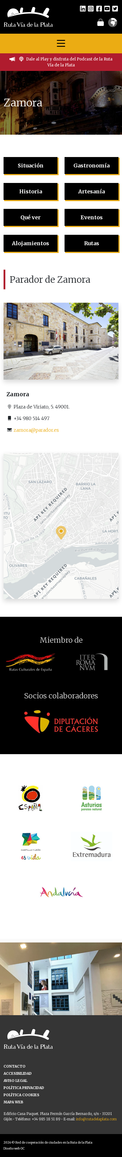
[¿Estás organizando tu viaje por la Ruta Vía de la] (61, 1003)
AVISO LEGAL (15, 1080)
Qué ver (30, 217)
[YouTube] (107, 8)
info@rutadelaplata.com (96, 1119)
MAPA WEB (13, 1102)
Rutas (91, 243)
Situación (31, 165)
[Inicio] (28, 16)
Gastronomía (91, 165)
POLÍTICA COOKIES (21, 1095)
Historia (30, 191)
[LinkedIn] (83, 8)
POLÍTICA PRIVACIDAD (24, 1087)
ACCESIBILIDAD (18, 1073)
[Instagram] (91, 8)
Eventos (92, 217)
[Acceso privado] (100, 22)
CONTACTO (14, 1066)
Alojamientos (30, 243)
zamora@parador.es (36, 430)
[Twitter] (115, 8)
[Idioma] (112, 24)
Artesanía (91, 191)
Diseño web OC (14, 1148)
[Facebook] (99, 8)
